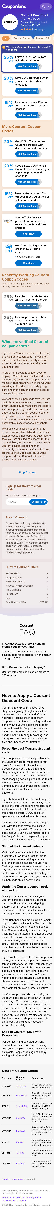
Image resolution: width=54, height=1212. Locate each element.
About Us (6, 1197)
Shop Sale (28, 263)
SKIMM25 (21, 1086)
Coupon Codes (22, 38)
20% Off (6, 1095)
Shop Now (28, 234)
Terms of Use (9, 1200)
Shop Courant (27, 472)
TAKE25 (20, 1153)
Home (5, 1179)
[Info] (50, 47)
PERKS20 (20, 1130)
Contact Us (18, 1197)
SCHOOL (20, 1117)
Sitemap (22, 1200)
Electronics (17, 1179)
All (5, 38)
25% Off (6, 1086)
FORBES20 (21, 1095)
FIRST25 (20, 1163)
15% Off (6, 1106)
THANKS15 (21, 1106)
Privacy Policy (33, 1197)
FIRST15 (20, 1142)
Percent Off (42, 38)
